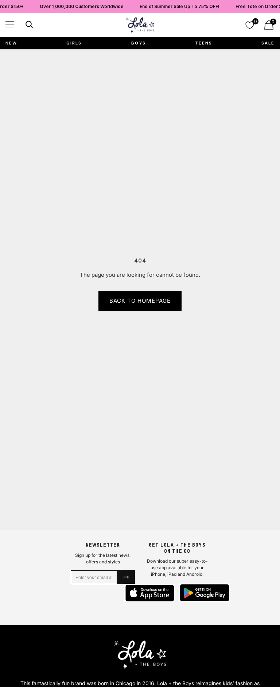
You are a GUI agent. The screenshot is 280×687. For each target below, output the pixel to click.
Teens (203, 43)
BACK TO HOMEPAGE (140, 300)
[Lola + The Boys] (140, 25)
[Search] (28, 26)
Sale (268, 43)
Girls (74, 43)
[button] (10, 24)
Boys (138, 43)
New (11, 43)
